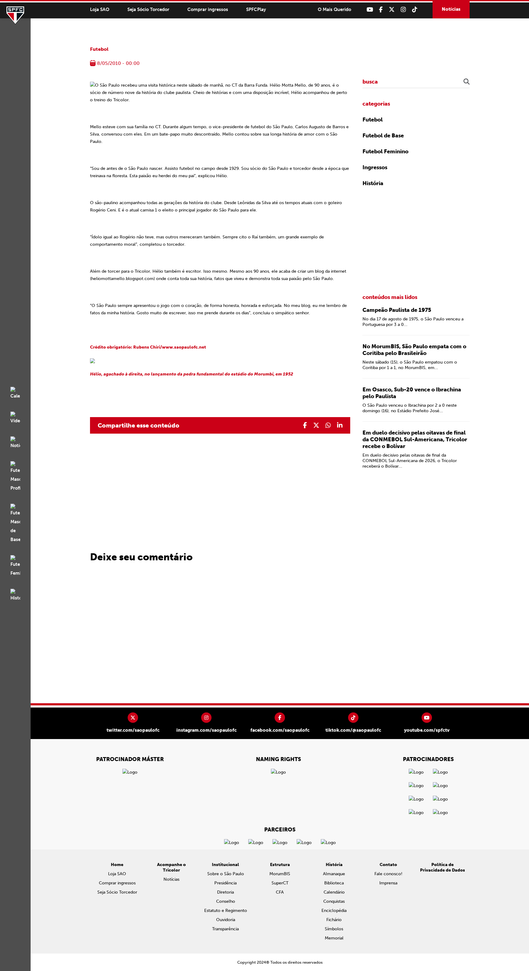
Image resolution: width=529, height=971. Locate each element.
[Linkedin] (340, 425)
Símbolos (334, 929)
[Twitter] (392, 10)
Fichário (334, 919)
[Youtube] (369, 10)
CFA (280, 892)
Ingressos (374, 167)
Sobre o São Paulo (225, 873)
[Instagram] (403, 10)
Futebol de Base (383, 135)
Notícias (451, 9)
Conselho (225, 901)
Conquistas (334, 901)
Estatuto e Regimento (225, 910)
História (372, 183)
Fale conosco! (388, 873)
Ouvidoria (225, 919)
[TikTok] (414, 10)
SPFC (15, 15)
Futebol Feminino (385, 151)
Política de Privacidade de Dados (442, 867)
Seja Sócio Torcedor (148, 9)
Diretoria (225, 892)
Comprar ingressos (207, 9)
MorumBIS (279, 873)
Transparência (225, 929)
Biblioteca (334, 883)
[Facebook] (381, 10)
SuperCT (280, 883)
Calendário (334, 892)
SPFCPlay (256, 9)
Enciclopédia (334, 910)
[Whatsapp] (328, 425)
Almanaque (334, 873)
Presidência (225, 883)
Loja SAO (99, 9)
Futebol (99, 49)
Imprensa (388, 883)
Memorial (334, 938)
